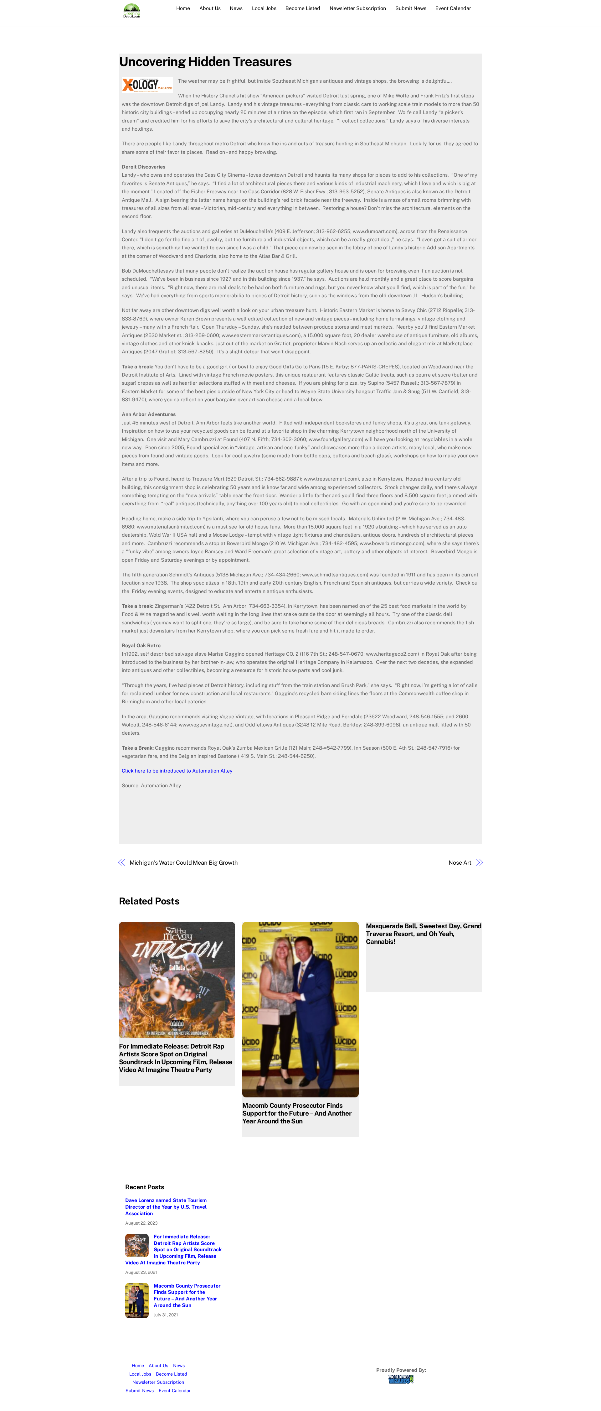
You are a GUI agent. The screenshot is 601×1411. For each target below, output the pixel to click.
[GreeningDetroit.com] (131, 14)
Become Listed (302, 8)
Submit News (410, 8)
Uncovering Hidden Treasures (205, 61)
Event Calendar (453, 8)
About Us (210, 8)
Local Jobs (264, 8)
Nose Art (460, 862)
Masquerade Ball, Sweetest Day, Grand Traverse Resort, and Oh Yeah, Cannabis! (424, 933)
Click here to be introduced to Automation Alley (177, 771)
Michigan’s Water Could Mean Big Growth (184, 862)
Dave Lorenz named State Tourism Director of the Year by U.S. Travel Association (166, 1206)
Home (183, 8)
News (236, 8)
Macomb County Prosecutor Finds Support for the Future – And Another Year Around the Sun (297, 1113)
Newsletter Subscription (358, 8)
